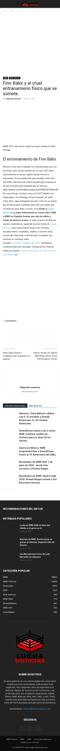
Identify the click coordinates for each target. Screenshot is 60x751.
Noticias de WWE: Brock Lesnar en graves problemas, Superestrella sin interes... (37, 542)
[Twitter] (12, 105)
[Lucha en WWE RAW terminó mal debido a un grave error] (10, 529)
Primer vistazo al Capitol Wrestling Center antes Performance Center (45, 355)
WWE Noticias (15, 78)
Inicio (5, 11)
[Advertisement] (30, 45)
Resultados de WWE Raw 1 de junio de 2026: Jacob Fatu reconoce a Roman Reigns (36, 465)
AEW (29, 739)
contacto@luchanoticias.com (37, 708)
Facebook (16, 243)
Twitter (37, 243)
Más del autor (35, 406)
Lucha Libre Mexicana (42, 739)
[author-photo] (30, 377)
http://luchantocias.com (30, 391)
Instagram (27, 243)
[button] (5, 4)
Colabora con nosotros (30, 742)
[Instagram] (30, 728)
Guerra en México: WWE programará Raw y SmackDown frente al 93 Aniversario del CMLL (37, 451)
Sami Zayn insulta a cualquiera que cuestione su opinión (16, 355)
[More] (33, 105)
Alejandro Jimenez (13, 99)
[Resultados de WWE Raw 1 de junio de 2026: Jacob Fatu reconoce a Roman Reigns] (10, 465)
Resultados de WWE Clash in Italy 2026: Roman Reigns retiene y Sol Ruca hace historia (38, 479)
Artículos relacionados (15, 406)
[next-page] (9, 490)
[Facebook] (6, 105)
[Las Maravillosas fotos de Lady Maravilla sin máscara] (10, 558)
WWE (12, 11)
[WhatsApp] (26, 105)
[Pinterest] (19, 105)
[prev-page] (5, 490)
